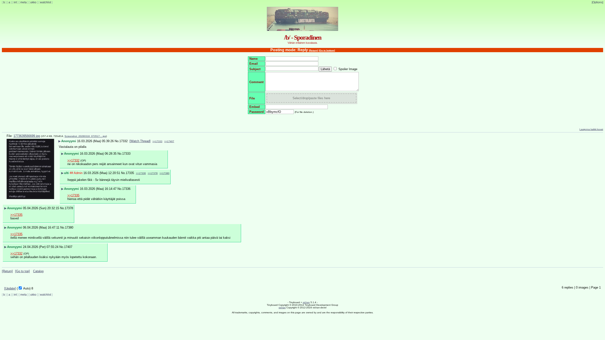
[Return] (313, 50)
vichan (306, 302)
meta (23, 2)
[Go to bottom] (327, 50)
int (15, 2)
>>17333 (157, 141)
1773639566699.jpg (26, 136)
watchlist (45, 2)
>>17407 (169, 141)
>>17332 (73, 160)
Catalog (38, 271)
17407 (68, 247)
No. (117, 141)
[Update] (10, 288)
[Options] (597, 2)
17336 (126, 189)
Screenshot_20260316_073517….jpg (85, 136)
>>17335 (73, 195)
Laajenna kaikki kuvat (591, 129)
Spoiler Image (347, 69)
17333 (126, 153)
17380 (69, 227)
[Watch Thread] (140, 141)
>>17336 (141, 173)
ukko (33, 2)
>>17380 (164, 173)
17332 (123, 141)
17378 (69, 208)
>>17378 (153, 173)
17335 (130, 173)
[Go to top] (22, 271)
